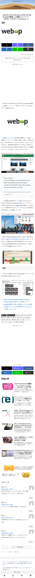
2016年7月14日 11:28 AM (7, 533)
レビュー (12, 322)
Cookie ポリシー (6, 569)
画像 (22, 322)
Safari (4, 319)
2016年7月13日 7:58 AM (7, 489)
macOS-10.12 (22, 317)
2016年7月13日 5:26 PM (7, 504)
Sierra (9, 319)
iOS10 (4, 315)
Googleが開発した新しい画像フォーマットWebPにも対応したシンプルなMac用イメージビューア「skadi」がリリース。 (18, 307)
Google (4, 317)
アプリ (20, 319)
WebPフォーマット (8, 138)
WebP (14, 319)
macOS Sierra (12, 315)
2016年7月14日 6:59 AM (7, 517)
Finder (30, 315)
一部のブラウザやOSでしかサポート (16, 239)
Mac (15, 317)
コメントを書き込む (17, 547)
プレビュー (5, 322)
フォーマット (27, 319)
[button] (28, 49)
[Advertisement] (17, 83)
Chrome (24, 315)
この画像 (16, 205)
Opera (28, 317)
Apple (19, 315)
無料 (18, 322)
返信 (31, 498)
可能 (10, 276)
